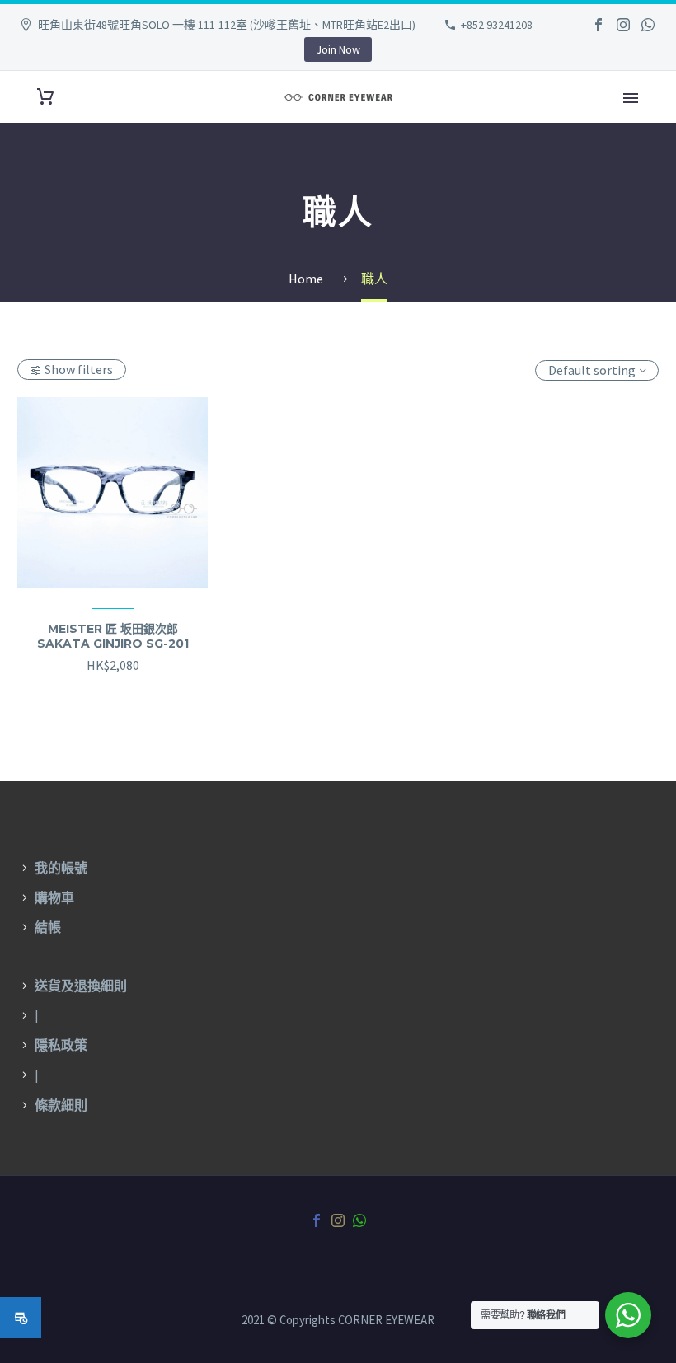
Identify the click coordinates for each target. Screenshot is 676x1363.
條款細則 (61, 1105)
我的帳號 (61, 867)
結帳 (48, 927)
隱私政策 (61, 1045)
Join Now (338, 49)
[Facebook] (598, 24)
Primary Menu (630, 98)
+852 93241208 (497, 24)
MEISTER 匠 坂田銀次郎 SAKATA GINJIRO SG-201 (113, 636)
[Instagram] (623, 24)
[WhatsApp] (648, 24)
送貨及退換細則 (81, 985)
